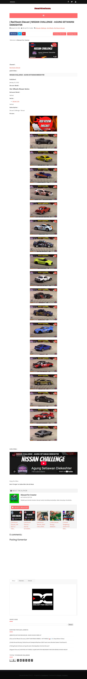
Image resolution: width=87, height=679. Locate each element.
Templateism (44, 675)
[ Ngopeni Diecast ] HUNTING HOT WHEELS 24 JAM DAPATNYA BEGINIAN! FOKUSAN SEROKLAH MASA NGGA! (38, 649)
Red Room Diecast (59, 28)
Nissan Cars (15, 101)
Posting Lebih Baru (59, 34)
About (13, 580)
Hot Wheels (50, 28)
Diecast (30, 580)
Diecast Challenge (41, 28)
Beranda (12, 2)
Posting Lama (72, 34)
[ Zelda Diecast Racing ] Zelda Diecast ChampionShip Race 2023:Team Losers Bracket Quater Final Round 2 (38, 642)
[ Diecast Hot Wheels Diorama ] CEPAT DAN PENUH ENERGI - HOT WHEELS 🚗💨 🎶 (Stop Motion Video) (37, 638)
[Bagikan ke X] (20, 33)
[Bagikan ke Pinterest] (24, 33)
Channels (21, 580)
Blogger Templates (62, 675)
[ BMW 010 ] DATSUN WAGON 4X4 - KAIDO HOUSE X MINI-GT (25, 635)
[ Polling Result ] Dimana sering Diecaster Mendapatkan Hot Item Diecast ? (30, 646)
